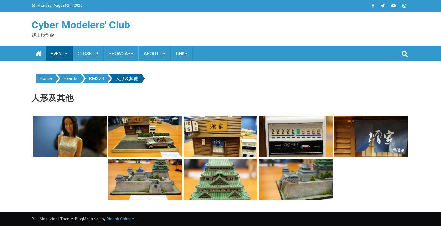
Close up (88, 53)
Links (182, 53)
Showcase (121, 53)
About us (155, 53)
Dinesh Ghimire (120, 219)
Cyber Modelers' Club (81, 25)
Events (59, 53)
